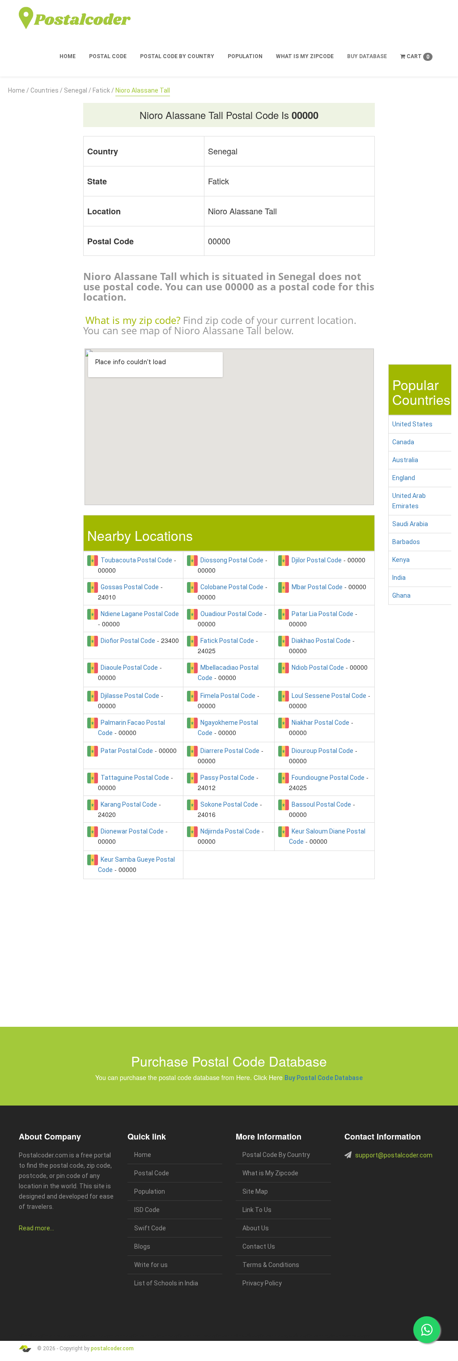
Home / (18, 90)
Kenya (401, 559)
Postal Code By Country (177, 56)
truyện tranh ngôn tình (147, 1335)
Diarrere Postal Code (228, 750)
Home (67, 56)
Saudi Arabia (410, 523)
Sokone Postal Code (228, 804)
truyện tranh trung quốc (275, 1335)
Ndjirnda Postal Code (229, 831)
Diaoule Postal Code (128, 667)
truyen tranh (113, 1335)
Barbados (406, 541)
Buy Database (367, 56)
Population (245, 56)
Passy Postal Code (226, 777)
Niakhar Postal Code (319, 722)
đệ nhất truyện (33, 1335)
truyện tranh (88, 1335)
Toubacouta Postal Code (135, 560)
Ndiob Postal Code (316, 667)
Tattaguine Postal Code (133, 777)
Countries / (46, 90)
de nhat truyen (61, 1335)
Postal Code (108, 56)
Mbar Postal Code (316, 587)
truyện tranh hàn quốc (230, 1335)
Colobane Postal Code (230, 587)
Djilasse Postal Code (128, 695)
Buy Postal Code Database (323, 1077)
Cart (417, 56)
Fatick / (103, 90)
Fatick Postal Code (226, 640)
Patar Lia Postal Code (321, 613)
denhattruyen (357, 1335)
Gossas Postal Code (128, 587)
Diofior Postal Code (126, 640)
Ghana (401, 595)
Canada (403, 442)
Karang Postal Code (127, 804)
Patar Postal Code (125, 750)
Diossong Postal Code (230, 560)
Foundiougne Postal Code (327, 777)
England (403, 477)
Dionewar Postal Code (131, 831)
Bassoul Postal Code (320, 804)
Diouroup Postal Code (321, 750)
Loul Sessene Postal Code (327, 695)
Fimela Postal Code (226, 695)
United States (412, 424)
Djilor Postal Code (315, 560)
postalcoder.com (112, 1348)
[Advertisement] (38, 230)
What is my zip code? (132, 320)
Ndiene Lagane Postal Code (138, 613)
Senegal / (77, 90)
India (399, 577)
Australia (405, 460)
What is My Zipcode (305, 56)
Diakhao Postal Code (320, 640)
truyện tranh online (189, 1335)
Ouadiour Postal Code (230, 613)
